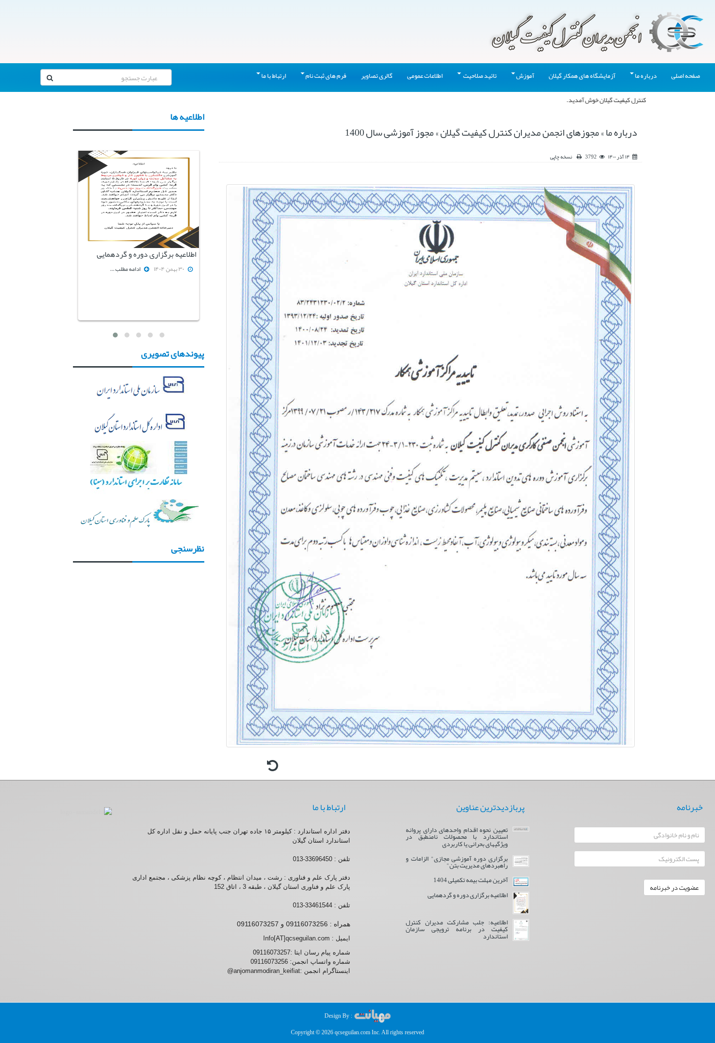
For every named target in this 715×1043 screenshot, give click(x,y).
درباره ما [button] (646, 75)
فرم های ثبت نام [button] (325, 75)
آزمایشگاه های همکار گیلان (582, 75)
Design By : (339, 1015)
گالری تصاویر (377, 75)
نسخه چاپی (561, 156)
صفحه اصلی (685, 75)
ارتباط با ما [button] (273, 75)
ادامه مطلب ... (125, 269)
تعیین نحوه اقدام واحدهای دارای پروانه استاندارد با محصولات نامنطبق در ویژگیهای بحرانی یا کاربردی (456, 836)
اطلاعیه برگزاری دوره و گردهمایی (147, 254)
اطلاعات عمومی (425, 75)
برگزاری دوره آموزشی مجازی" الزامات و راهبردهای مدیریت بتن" (456, 862)
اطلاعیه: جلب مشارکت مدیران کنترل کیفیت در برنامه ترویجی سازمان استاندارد (456, 929)
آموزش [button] (525, 75)
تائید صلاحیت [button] (479, 75)
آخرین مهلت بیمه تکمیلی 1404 (470, 879)
